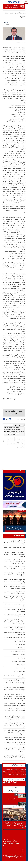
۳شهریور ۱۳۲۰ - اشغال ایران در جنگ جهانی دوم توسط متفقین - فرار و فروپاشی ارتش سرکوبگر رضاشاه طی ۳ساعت (14, 622)
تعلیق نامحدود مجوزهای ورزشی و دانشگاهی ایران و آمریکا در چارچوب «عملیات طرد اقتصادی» (14, 581)
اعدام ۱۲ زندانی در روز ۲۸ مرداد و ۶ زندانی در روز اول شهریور (14, 616)
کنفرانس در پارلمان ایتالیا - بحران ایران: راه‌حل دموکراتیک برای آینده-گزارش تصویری (15, 825)
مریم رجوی (11, 439)
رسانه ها (13, 840)
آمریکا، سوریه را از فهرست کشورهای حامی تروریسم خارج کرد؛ (14, 610)
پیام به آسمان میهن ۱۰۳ (19, 671)
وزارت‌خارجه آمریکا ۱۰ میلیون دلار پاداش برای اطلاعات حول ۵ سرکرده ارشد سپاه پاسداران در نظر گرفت (14, 554)
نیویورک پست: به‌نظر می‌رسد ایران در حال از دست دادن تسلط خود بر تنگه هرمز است (14, 738)
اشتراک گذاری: (21, 419)
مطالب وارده (6, 840)
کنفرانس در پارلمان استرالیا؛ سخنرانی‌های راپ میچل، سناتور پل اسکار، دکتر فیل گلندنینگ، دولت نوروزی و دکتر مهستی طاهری (14, 697)
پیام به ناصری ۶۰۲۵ (20, 668)
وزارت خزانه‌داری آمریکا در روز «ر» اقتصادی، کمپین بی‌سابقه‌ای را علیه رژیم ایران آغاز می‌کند (14, 682)
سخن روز (5, 845)
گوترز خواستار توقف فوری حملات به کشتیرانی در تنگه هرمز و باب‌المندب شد (14, 593)
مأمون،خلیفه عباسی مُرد (13, 799)
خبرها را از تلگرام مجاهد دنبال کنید (14, 412)
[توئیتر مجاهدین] (11, 2)
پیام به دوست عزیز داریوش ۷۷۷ (17, 651)
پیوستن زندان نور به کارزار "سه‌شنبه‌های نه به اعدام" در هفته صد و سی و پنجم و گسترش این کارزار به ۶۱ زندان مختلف (14, 561)
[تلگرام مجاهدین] (16, 2)
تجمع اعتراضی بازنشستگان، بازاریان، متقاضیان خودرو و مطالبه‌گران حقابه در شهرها (14, 704)
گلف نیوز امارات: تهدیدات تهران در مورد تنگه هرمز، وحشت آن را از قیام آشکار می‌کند (14, 568)
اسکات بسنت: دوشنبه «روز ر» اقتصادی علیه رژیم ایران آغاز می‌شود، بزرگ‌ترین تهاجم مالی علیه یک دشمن (14, 750)
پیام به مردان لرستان (20, 644)
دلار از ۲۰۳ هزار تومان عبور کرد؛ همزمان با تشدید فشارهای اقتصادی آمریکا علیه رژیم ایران (14, 725)
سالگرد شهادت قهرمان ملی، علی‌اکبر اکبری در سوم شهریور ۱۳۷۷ (14, 633)
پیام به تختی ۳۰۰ (21, 665)
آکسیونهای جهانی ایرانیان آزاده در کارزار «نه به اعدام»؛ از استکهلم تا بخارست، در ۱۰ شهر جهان (14, 689)
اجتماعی (5, 843)
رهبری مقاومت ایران (19, 439)
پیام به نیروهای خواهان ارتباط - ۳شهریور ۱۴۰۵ (14, 548)
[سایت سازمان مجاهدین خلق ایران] (14, 6)
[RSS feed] (18, 2)
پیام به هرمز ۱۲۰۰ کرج (20, 641)
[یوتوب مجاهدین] (14, 2)
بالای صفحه (22, 850)
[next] (16, 817)
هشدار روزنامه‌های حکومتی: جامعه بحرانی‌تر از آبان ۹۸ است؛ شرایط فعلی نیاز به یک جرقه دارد (14, 757)
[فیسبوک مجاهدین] (9, 2)
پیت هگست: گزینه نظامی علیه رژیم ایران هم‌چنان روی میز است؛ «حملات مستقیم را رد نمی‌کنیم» (14, 599)
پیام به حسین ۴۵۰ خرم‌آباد (18, 655)
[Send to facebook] (4, 419)
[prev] (16, 794)
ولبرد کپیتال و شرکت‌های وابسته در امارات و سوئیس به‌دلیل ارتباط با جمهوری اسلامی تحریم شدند (14, 574)
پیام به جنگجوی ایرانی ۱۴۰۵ (18, 661)
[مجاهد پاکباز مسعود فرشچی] (14, 33)
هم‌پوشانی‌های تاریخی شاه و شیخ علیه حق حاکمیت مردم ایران (14, 744)
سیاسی (6, 22)
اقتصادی (11, 843)
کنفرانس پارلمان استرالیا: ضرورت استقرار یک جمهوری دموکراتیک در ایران (14, 628)
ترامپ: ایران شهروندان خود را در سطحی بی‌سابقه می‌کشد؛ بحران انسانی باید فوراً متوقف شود (14, 542)
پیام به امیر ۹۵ (21, 648)
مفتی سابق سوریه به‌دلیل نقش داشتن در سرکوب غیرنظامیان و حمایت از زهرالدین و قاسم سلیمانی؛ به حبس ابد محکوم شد (14, 718)
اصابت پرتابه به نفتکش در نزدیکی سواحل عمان (14, 605)
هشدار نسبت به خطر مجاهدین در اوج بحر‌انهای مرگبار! (14, 676)
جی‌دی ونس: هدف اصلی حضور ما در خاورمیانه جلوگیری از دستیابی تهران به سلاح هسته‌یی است (14, 732)
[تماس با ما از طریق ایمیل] (14, 782)
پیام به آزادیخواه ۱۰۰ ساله (19, 658)
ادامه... (9, 774)
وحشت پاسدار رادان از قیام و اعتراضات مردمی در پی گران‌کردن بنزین (14, 587)
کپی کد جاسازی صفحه (19, 425)
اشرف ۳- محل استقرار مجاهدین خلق (16, 443)
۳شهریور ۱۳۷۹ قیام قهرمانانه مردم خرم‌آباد (15, 638)
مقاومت (15, 842)
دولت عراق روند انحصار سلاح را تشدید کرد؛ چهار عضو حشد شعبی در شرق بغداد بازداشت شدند (14, 711)
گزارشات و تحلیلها (7, 842)
